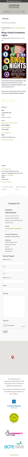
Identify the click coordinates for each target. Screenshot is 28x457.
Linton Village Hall (6, 133)
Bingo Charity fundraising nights (9, 123)
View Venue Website (7, 182)
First (4, 266)
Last (4, 273)
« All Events (5, 18)
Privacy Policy (14, 455)
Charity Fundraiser (6, 127)
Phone (5, 285)
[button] (13, 357)
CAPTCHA (5, 321)
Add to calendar (9, 100)
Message (5, 293)
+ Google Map (9, 175)
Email (7, 277)
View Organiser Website (7, 140)
